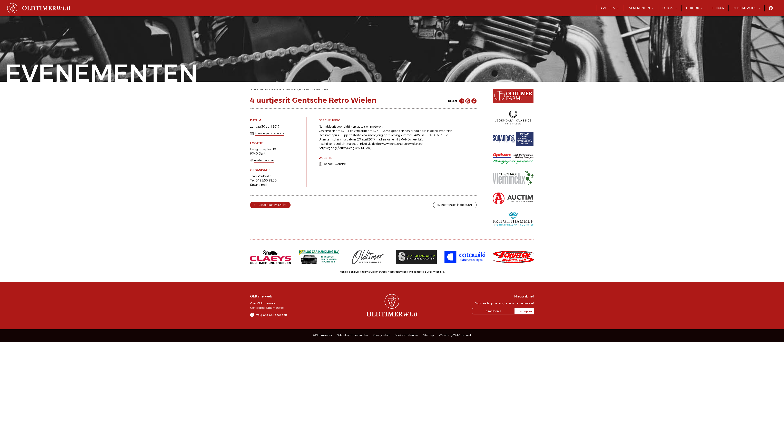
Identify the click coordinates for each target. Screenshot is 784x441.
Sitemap (428, 335)
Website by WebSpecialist (455, 335)
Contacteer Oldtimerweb (267, 307)
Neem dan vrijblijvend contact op (407, 271)
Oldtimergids (744, 8)
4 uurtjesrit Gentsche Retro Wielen (311, 89)
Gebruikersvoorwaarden (352, 335)
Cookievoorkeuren (406, 335)
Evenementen (638, 8)
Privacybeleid (381, 335)
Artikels (607, 8)
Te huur (717, 8)
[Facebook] (474, 101)
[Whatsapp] (467, 101)
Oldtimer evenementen (277, 89)
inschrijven (524, 311)
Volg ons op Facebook (271, 314)
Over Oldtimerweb (262, 303)
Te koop (692, 8)
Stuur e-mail (258, 185)
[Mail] (461, 101)
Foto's (667, 8)
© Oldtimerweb (322, 335)
